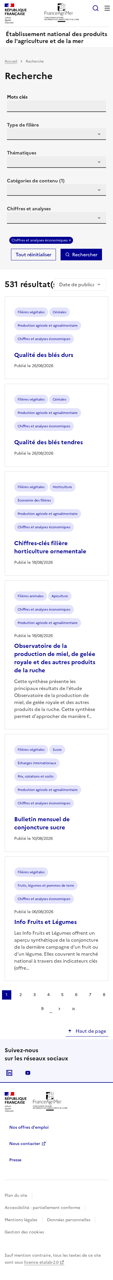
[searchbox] (15, 135)
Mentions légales (21, 1220)
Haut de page (90, 1030)
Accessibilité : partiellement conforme (42, 1208)
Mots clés (17, 96)
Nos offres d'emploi (29, 1127)
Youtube (28, 1073)
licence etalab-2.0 (41, 1262)
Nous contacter (24, 1144)
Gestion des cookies (24, 1232)
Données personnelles (68, 1220)
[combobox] (56, 134)
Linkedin (9, 1073)
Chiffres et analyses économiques (40, 240)
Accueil (11, 61)
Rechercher (84, 254)
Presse (15, 1160)
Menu (107, 8)
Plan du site (16, 1195)
